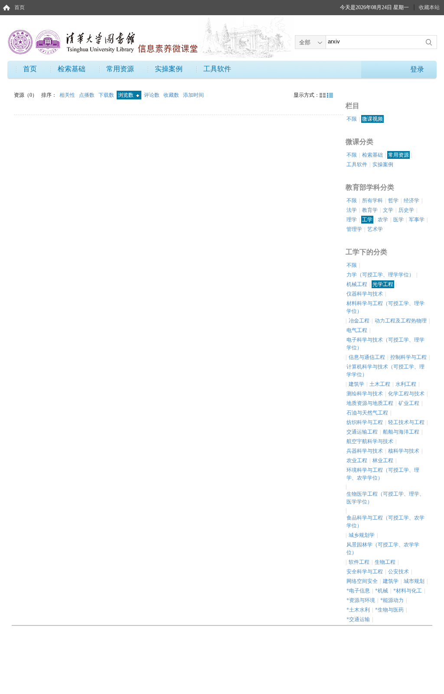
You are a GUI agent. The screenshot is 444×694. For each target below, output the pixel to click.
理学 (351, 220)
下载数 (106, 95)
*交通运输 (358, 619)
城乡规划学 (362, 535)
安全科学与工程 (364, 572)
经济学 (411, 200)
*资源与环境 (360, 600)
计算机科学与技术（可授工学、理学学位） (385, 371)
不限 (351, 119)
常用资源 (120, 68)
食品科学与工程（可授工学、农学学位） (385, 522)
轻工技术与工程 (406, 422)
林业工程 (382, 460)
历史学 (406, 210)
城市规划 (414, 581)
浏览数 (126, 95)
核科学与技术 (403, 451)
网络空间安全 (362, 581)
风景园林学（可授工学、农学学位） (382, 549)
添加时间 (193, 95)
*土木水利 (358, 610)
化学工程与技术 (406, 394)
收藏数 (171, 95)
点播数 (87, 95)
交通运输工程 (362, 432)
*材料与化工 (407, 591)
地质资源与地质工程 (369, 403)
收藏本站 (429, 7)
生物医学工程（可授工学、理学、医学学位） (385, 498)
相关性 (67, 95)
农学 (383, 220)
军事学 (416, 220)
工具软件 (217, 68)
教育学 (370, 210)
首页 (19, 7)
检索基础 (71, 68)
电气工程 (356, 330)
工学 (367, 220)
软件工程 (359, 562)
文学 (388, 210)
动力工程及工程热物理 (401, 321)
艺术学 (375, 229)
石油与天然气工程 (367, 413)
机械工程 (356, 284)
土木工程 (379, 384)
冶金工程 (359, 321)
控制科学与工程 (408, 357)
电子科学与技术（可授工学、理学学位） (385, 344)
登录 (417, 69)
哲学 (393, 200)
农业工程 (356, 460)
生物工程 (385, 562)
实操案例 (169, 68)
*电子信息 (358, 591)
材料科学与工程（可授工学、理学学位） (385, 307)
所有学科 (372, 200)
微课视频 (372, 119)
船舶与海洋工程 (401, 432)
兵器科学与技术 (364, 451)
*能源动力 (392, 600)
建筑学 (356, 384)
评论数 (152, 95)
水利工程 (405, 384)
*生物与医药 (389, 610)
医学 (398, 220)
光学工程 (382, 284)
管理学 (354, 229)
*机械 (381, 591)
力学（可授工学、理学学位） (380, 275)
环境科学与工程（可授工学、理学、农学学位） (382, 474)
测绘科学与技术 (364, 394)
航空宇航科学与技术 (369, 441)
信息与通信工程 (367, 357)
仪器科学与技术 (364, 294)
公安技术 (398, 572)
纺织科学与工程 (364, 422)
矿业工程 (408, 403)
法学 (351, 210)
